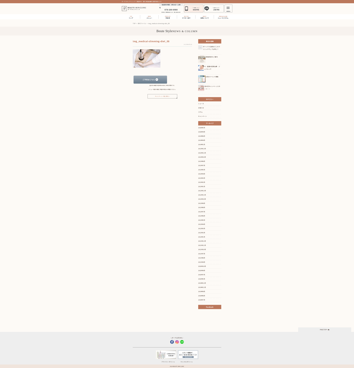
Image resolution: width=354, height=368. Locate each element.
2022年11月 (202, 195)
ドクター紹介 (186, 17)
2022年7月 (201, 212)
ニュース (201, 104)
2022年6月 (201, 216)
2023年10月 (202, 157)
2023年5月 (201, 170)
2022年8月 (201, 207)
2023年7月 (201, 165)
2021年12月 (202, 241)
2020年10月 (202, 266)
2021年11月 (202, 245)
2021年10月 (202, 249)
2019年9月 (201, 291)
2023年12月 (202, 149)
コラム (200, 112)
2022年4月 (201, 224)
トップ (131, 17)
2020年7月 (201, 275)
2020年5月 (201, 279)
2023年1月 (201, 186)
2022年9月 (201, 203)
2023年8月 (201, 161)
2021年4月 (201, 262)
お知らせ (201, 108)
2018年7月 (201, 300)
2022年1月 (201, 237)
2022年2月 (201, 233)
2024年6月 (201, 136)
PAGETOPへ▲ (324, 330)
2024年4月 (201, 140)
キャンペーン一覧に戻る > (162, 96)
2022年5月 (201, 220)
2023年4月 (201, 174)
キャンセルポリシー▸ (187, 362)
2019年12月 (202, 283)
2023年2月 (201, 182)
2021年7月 (201, 254)
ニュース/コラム (223, 17)
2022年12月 (202, 191)
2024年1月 (201, 144)
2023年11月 (202, 153)
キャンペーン (202, 116)
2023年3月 (201, 178)
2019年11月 (202, 287)
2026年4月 (201, 132)
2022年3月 (201, 228)
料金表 (168, 17)
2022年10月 (202, 199)
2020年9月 (201, 270)
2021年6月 (201, 258)
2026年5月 (201, 128)
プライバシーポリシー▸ (168, 362)
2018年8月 (201, 296)
